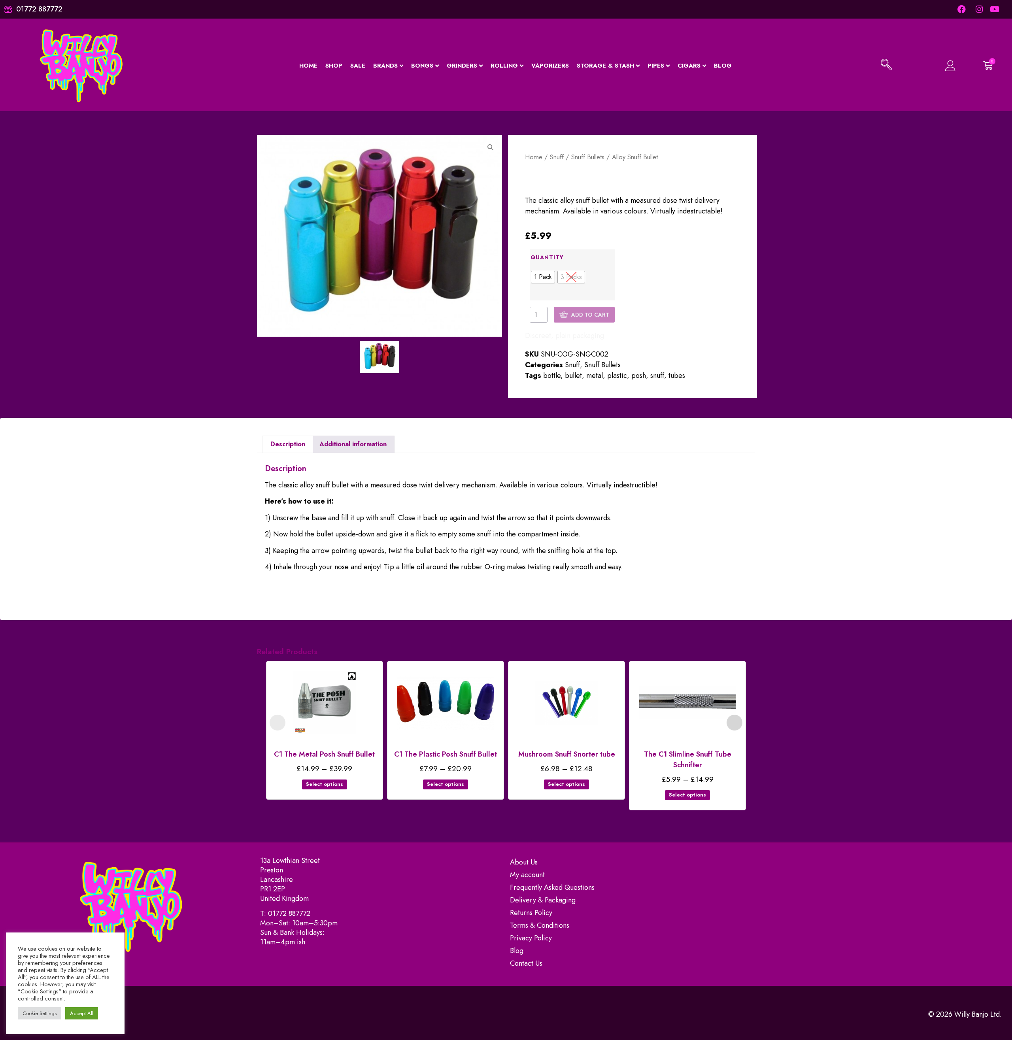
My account (527, 875)
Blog (723, 65)
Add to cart (590, 315)
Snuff (557, 157)
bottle (552, 375)
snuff (657, 375)
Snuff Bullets (587, 157)
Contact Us (526, 963)
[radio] (543, 277)
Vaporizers (550, 65)
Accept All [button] (81, 1013)
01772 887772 (289, 913)
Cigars (689, 65)
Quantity (547, 257)
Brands (385, 65)
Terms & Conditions (539, 925)
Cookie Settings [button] (40, 1013)
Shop (333, 65)
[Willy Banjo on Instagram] (978, 9)
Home (308, 65)
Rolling (504, 65)
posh (638, 375)
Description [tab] (287, 444)
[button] (886, 66)
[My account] (939, 65)
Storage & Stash (605, 65)
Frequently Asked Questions (552, 887)
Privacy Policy (531, 938)
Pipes (656, 65)
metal (594, 375)
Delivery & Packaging (543, 900)
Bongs (422, 65)
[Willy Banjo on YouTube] (995, 9)
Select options (324, 784)
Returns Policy (531, 913)
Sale (357, 65)
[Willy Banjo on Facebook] (961, 9)
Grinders (462, 65)
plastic (617, 375)
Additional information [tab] (353, 444)
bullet (573, 375)
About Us (524, 862)
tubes (676, 375)
